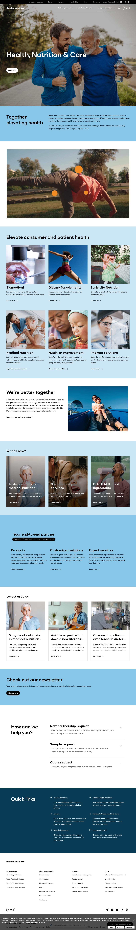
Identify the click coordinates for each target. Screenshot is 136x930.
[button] (119, 8)
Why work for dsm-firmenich (115, 875)
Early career (109, 892)
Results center (77, 879)
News (41, 887)
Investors (75, 871)
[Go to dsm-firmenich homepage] (15, 8)
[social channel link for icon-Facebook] (112, 909)
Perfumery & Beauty (13, 875)
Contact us (43, 900)
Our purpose (44, 879)
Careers (107, 871)
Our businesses (11, 15)
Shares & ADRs (77, 883)
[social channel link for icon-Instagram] (122, 909)
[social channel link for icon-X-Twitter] (127, 909)
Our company (44, 875)
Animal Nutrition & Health (15, 887)
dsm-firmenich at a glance (82, 875)
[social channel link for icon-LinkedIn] (107, 909)
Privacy (115, 920)
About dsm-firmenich (46, 871)
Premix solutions (60, 797)
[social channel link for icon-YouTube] (117, 909)
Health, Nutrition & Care (15, 883)
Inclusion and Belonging (114, 887)
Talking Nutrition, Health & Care (106, 814)
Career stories (110, 883)
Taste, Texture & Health (15, 879)
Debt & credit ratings (80, 892)
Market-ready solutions (102, 797)
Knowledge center (61, 830)
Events (56, 814)
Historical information (80, 887)
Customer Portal (99, 830)
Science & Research (46, 883)
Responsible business (47, 892)
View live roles (110, 879)
